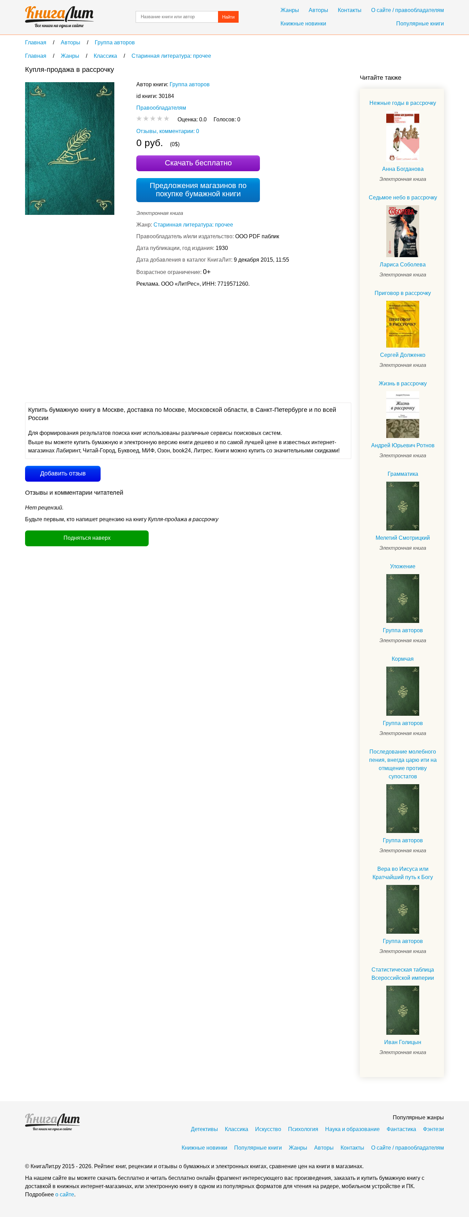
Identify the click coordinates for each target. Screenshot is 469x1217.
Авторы (318, 10)
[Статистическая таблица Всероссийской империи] (402, 1010)
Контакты (350, 10)
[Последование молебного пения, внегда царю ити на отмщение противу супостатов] (402, 808)
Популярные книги (420, 23)
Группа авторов (190, 84)
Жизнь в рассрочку (403, 383)
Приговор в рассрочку (403, 293)
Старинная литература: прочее (193, 225)
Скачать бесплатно (198, 162)
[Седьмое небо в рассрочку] (402, 231)
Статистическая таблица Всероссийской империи (402, 974)
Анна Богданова (403, 169)
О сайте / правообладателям (407, 10)
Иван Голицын (402, 1042)
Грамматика (403, 474)
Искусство (268, 1129)
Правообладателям (161, 108)
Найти (228, 17)
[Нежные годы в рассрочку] (402, 136)
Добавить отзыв (63, 473)
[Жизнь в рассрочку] (402, 414)
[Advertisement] (150, 344)
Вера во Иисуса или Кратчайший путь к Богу (403, 873)
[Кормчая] (402, 691)
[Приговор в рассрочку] (402, 324)
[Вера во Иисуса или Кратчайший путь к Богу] (402, 909)
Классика (236, 1129)
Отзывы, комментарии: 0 (167, 131)
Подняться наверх (87, 538)
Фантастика (401, 1129)
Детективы (204, 1129)
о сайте (64, 1194)
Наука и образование (352, 1129)
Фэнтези (433, 1129)
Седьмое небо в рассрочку (403, 197)
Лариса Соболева (403, 264)
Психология (303, 1129)
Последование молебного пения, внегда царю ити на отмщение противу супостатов (403, 764)
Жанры (290, 10)
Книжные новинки (303, 23)
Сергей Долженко (402, 355)
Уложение (402, 566)
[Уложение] (402, 598)
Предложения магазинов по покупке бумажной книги (198, 189)
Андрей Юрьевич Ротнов (403, 445)
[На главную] (59, 17)
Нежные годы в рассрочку (402, 103)
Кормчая (403, 659)
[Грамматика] (402, 506)
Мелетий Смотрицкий (403, 538)
